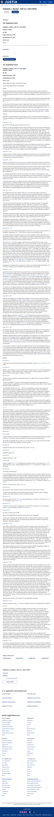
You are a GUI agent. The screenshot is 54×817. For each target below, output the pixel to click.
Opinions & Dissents (9, 59)
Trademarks (5, 791)
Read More (5, 49)
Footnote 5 (39, 169)
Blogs (28, 751)
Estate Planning (31, 728)
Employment (5, 744)
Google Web (32, 658)
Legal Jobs (4, 781)
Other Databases (7, 779)
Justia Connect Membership (34, 781)
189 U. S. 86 (15, 261)
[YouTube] (22, 812)
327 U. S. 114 (20, 276)
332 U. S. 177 (8, 278)
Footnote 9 (6, 273)
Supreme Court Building (34, 702)
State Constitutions (32, 761)
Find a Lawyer (6, 718)
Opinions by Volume (29, 5)
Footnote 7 (28, 192)
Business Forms (6, 785)
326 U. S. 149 (36, 275)
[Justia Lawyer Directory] (34, 812)
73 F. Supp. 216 (26, 507)
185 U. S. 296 (18, 259)
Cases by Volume (7, 698)
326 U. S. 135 (29, 275)
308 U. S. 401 (46, 463)
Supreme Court (6, 767)
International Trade (7, 749)
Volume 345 (36, 5)
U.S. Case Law (12, 5)
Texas (28, 773)
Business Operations (7, 742)
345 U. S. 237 (48, 107)
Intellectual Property (7, 747)
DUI (28, 726)
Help (24, 814)
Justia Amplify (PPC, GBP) (33, 789)
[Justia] (11, 2)
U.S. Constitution (6, 761)
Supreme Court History (33, 698)
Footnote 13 (45, 352)
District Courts (5, 771)
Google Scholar (7, 658)
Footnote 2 (14, 149)
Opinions (15, 12)
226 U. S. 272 (6, 262)
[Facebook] (24, 812)
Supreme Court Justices (8, 702)
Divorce (29, 724)
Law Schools (30, 738)
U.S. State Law (31, 759)
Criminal (29, 722)
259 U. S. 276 (23, 323)
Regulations (5, 765)
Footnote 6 (9, 178)
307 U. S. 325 (24, 315)
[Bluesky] (30, 812)
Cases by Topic (31, 694)
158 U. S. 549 (11, 254)
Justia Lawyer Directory (32, 783)
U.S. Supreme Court (20, 5)
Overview (6, 12)
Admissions (30, 742)
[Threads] (28, 812)
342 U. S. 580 (18, 232)
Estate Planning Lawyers (8, 728)
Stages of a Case (7, 706)
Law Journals (30, 749)
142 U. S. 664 (11, 242)
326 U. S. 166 (43, 275)
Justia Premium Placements (33, 785)
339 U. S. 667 (13, 340)
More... (3, 735)
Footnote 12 (13, 309)
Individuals (30, 718)
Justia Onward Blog (31, 791)
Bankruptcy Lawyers (7, 720)
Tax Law (4, 753)
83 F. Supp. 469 (8, 507)
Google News (45, 658)
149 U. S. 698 (32, 248)
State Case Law (30, 765)
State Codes (30, 763)
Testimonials (30, 793)
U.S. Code (4, 763)
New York (29, 771)
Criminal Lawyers (6, 724)
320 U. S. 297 (32, 464)
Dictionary (29, 740)
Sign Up (50, 1)
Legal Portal (13, 814)
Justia (2, 5)
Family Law (29, 731)
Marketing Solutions (33, 779)
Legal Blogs (5, 783)
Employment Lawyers (7, 726)
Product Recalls (5, 787)
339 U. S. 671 (19, 340)
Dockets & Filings (6, 773)
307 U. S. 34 (11, 275)
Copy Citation (10, 681)
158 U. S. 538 (9, 250)
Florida (28, 769)
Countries (4, 793)
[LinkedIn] (20, 812)
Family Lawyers (5, 731)
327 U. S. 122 (26, 276)
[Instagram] (26, 812)
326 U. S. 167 (47, 363)
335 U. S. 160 (15, 463)
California (29, 767)
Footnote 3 (13, 155)
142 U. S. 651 (29, 219)
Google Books (19, 658)
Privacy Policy (38, 814)
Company (19, 814)
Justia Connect (6, 814)
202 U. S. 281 (34, 261)
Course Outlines (31, 747)
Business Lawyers (6, 722)
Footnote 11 (20, 300)
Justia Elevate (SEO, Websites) (34, 787)
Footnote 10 (43, 284)
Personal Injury (31, 733)
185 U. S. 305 (24, 259)
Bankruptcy (30, 720)
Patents (4, 789)
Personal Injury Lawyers (8, 733)
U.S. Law (6, 5)
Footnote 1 (35, 146)
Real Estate (4, 751)
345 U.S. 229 (18, 69)
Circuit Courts (5, 769)
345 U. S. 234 (43, 111)
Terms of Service (30, 814)
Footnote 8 (6, 200)
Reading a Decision (32, 706)
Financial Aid (30, 744)
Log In (44, 1)
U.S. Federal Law (6, 759)
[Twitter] (32, 812)
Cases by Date (6, 694)
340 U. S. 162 (16, 316)
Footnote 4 (24, 162)
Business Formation (7, 740)
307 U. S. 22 (5, 275)
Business (4, 738)
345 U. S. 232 (46, 100)
